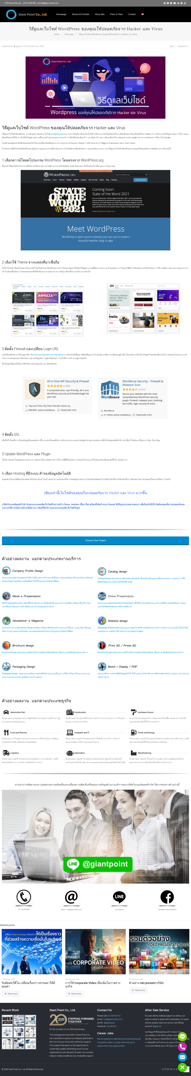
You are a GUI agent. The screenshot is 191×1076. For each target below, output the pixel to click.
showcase (69, 34)
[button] (182, 1067)
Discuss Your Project (95, 540)
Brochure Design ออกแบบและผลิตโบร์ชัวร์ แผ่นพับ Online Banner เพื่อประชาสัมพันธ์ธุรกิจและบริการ (45, 652)
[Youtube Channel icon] (174, 3)
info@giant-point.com (49, 3)
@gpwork (157, 1026)
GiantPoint (111, 1026)
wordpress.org (57, 134)
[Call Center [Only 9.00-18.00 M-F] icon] (171, 3)
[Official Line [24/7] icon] (165, 3)
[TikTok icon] (185, 3)
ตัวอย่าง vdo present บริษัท (146, 983)
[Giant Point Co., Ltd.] (26, 14)
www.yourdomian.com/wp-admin (49, 355)
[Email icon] (178, 3)
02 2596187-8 (114, 1016)
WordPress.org (92, 160)
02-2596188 (30, 3)
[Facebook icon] (168, 3)
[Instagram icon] (181, 3)
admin (18, 46)
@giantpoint (109, 1023)
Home (56, 34)
